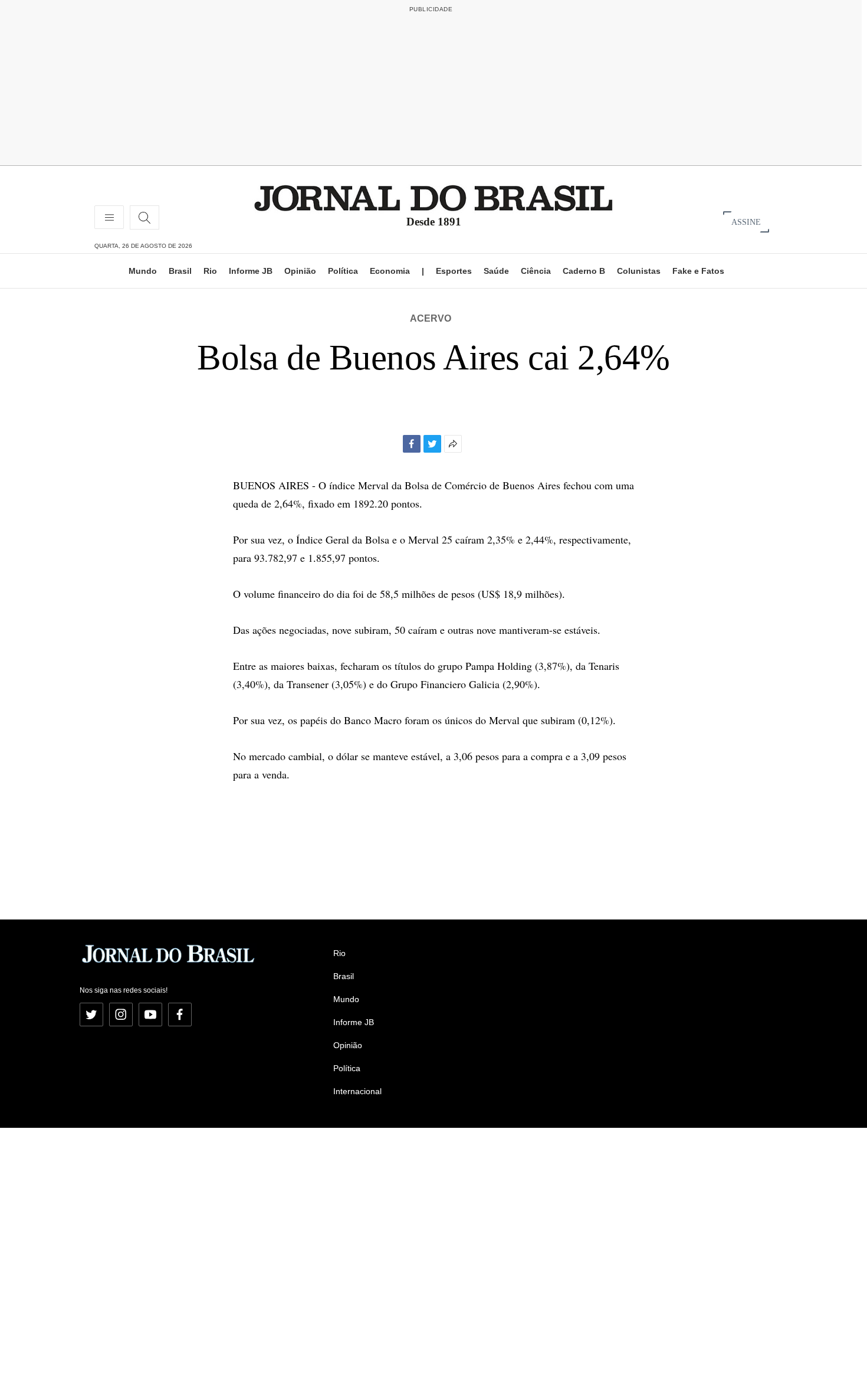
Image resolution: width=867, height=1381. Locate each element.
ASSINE (746, 221)
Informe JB (250, 271)
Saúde (496, 271)
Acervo (430, 318)
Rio (210, 271)
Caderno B (584, 271)
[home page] (433, 197)
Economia (390, 271)
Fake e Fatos (698, 271)
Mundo (143, 271)
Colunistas (639, 271)
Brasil (180, 271)
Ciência (536, 271)
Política (343, 271)
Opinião (300, 271)
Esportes (454, 271)
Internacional (357, 1091)
